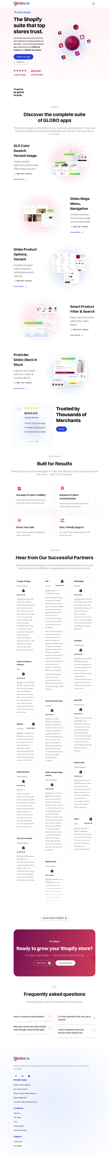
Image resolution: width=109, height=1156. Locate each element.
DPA (15, 1122)
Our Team (17, 1117)
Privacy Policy (19, 1126)
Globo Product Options (22, 1085)
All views (61, 429)
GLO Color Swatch (20, 1089)
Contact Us (18, 1141)
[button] (27, 441)
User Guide (18, 1146)
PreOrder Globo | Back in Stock (25, 1102)
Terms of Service (20, 1130)
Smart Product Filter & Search (25, 1093)
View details (19, 179)
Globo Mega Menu (20, 1098)
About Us (17, 1113)
